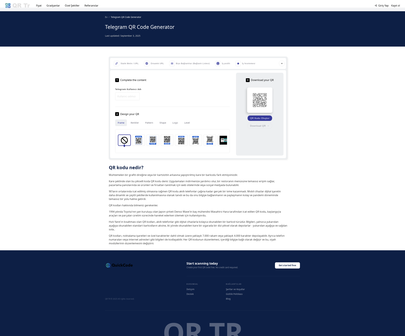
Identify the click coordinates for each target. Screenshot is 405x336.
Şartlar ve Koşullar (235, 289)
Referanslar (91, 5)
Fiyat (39, 5)
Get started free (287, 265)
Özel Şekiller (72, 5)
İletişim (190, 289)
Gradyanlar (53, 5)
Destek (190, 293)
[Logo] (19, 5)
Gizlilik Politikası (234, 293)
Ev (106, 17)
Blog (228, 298)
